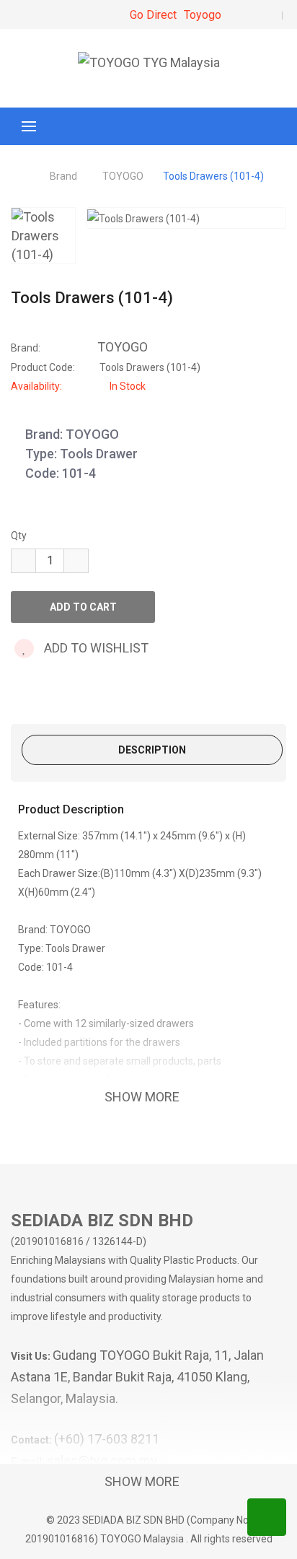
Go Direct (153, 15)
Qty (19, 535)
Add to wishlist (94, 647)
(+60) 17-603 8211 (106, 1438)
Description (152, 750)
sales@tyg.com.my (102, 1460)
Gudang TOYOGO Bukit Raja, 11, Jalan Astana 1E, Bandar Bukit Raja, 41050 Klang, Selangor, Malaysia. (137, 1377)
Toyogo (202, 15)
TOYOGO (122, 176)
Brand (63, 176)
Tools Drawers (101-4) (213, 176)
